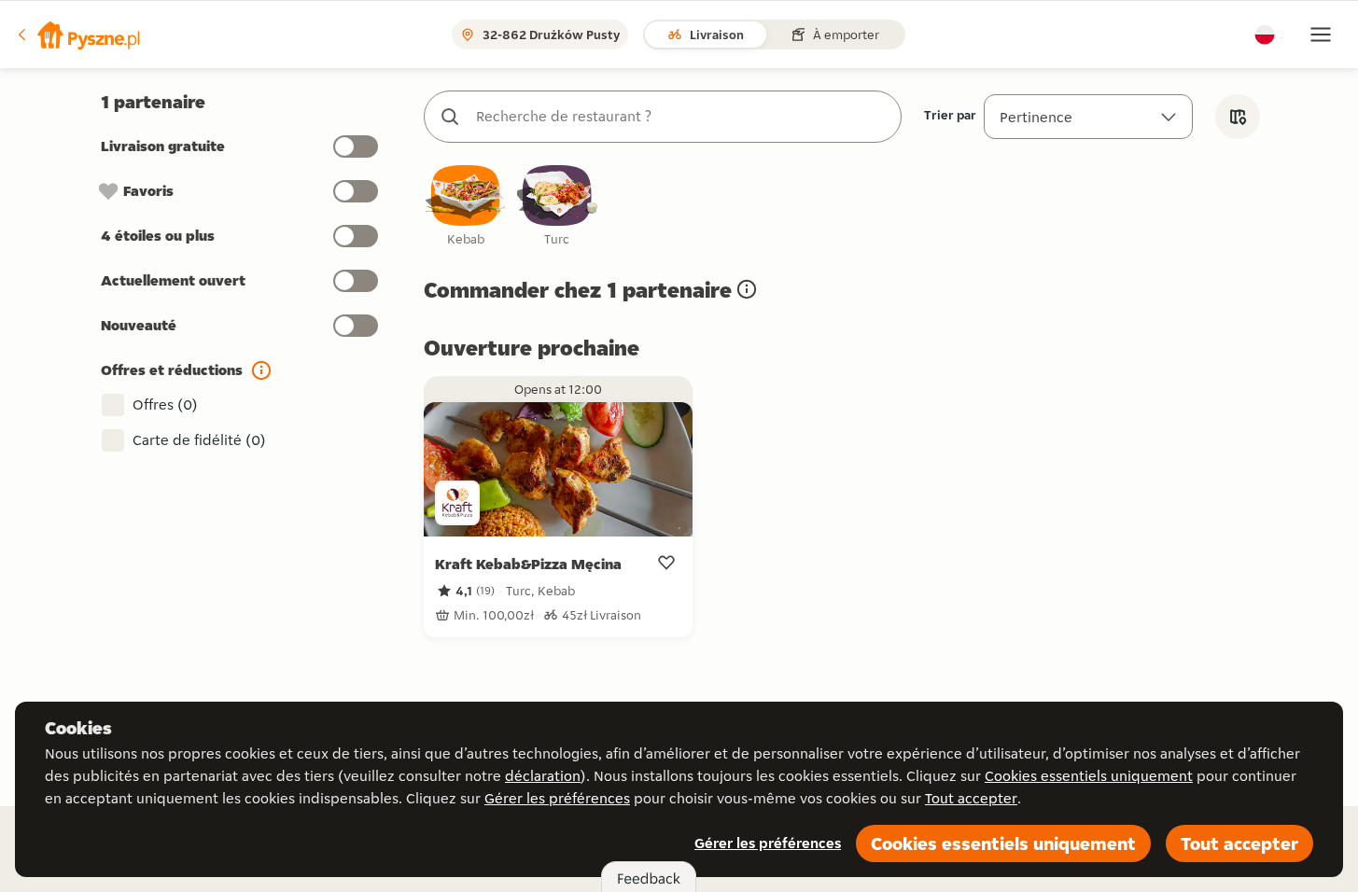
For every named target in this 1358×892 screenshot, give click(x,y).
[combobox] (681, 116)
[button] (77, 34)
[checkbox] (466, 206)
